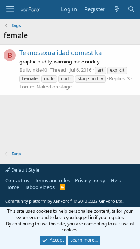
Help (116, 180)
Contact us (17, 180)
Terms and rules (52, 180)
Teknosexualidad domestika (60, 52)
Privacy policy (90, 180)
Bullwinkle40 (33, 69)
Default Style (24, 169)
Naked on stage (54, 86)
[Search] (131, 9)
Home (12, 187)
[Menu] (10, 9)
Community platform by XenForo (64, 201)
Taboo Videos (40, 187)
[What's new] (116, 9)
